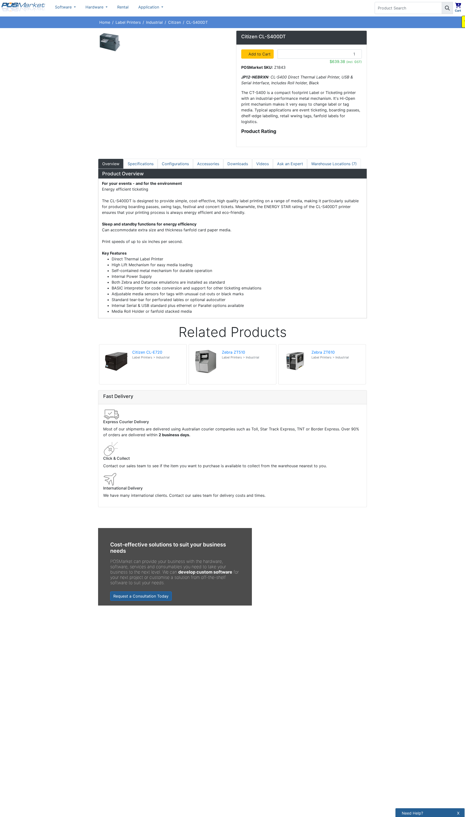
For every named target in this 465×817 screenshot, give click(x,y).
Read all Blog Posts (257, 678)
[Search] (447, 8)
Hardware (95, 7)
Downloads (237, 163)
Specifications (141, 163)
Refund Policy (179, 753)
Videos (262, 163)
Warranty (175, 794)
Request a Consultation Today (141, 596)
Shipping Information (186, 737)
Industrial (154, 22)
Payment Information (186, 728)
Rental (123, 7)
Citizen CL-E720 (147, 352)
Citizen (174, 22)
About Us (175, 720)
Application (149, 7)
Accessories (208, 163)
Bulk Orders (177, 761)
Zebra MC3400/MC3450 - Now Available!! (295, 642)
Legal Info (176, 770)
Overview (110, 163)
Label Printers (128, 22)
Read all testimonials (120, 681)
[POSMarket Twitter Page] (246, 742)
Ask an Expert (290, 163)
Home (104, 22)
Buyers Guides (180, 778)
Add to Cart (260, 54)
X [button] (458, 813)
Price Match (178, 786)
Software (64, 7)
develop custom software (205, 572)
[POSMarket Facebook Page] (238, 742)
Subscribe (315, 731)
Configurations (175, 163)
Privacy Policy (180, 745)
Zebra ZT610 (323, 352)
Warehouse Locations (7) (334, 163)
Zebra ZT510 (233, 352)
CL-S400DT (197, 22)
